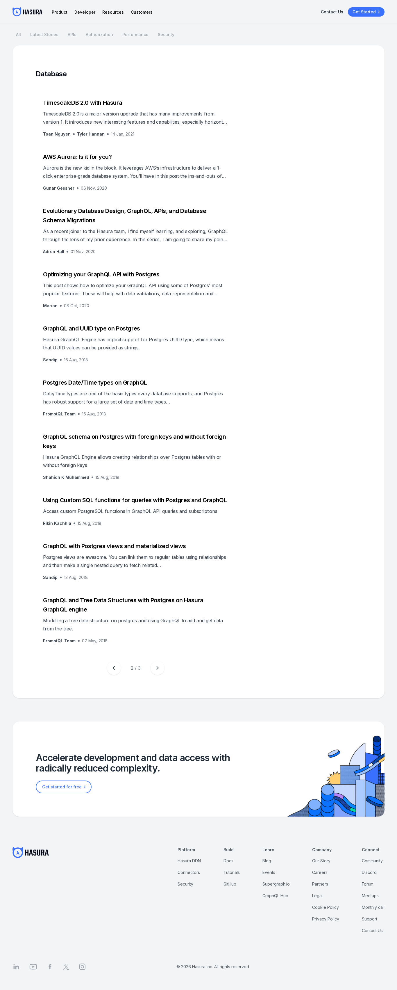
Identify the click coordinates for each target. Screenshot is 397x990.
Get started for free (62, 786)
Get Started (364, 11)
